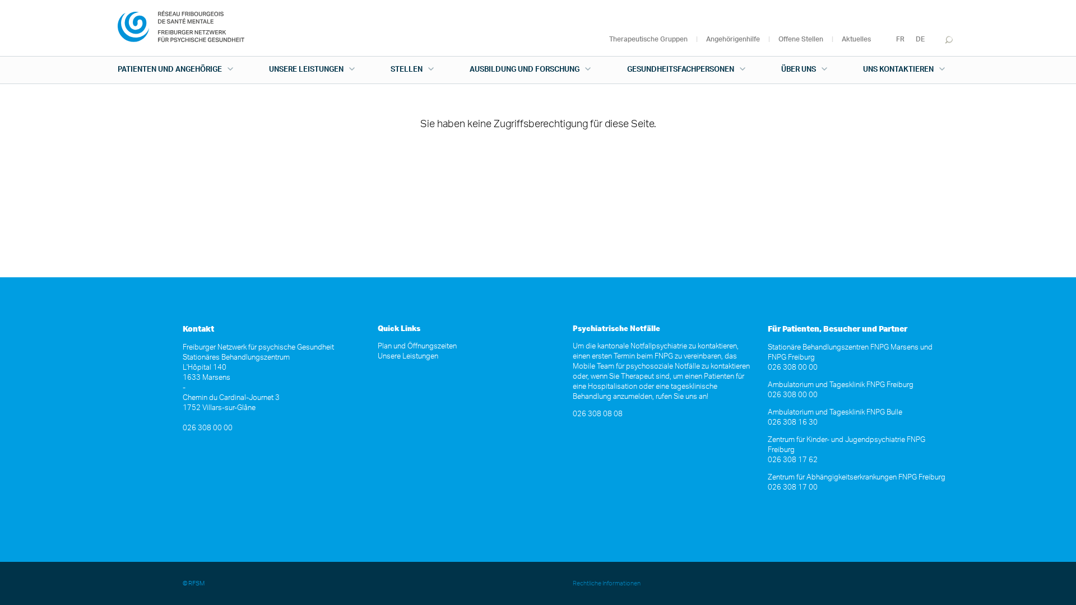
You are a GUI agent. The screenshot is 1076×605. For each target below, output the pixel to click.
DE (920, 39)
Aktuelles (856, 39)
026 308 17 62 (793, 460)
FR (900, 39)
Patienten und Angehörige (170, 69)
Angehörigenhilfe (733, 39)
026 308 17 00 (793, 487)
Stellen (407, 69)
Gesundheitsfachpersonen (680, 69)
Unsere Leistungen (306, 69)
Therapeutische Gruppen (648, 39)
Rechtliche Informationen (607, 583)
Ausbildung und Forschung (524, 69)
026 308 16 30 (793, 422)
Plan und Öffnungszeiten (417, 346)
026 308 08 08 (598, 414)
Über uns (798, 69)
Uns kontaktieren (898, 69)
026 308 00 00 (208, 428)
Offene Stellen (800, 39)
